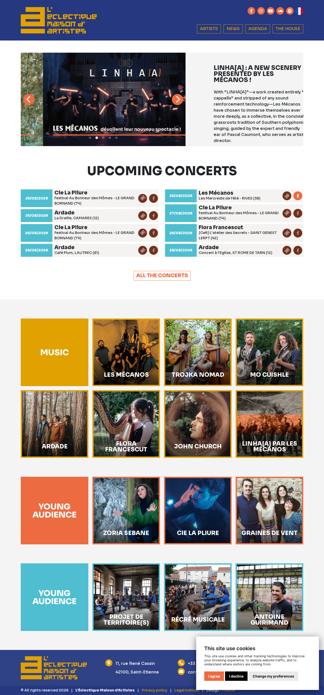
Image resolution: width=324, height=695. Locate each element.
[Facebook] (251, 11)
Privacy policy (154, 690)
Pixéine (228, 690)
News (233, 28)
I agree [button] (214, 676)
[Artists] (59, 20)
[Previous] (28, 99)
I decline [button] (236, 676)
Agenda (257, 28)
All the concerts (162, 275)
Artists (209, 28)
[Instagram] (261, 11)
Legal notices (186, 690)
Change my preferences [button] (273, 676)
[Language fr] (299, 11)
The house (288, 28)
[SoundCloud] (280, 11)
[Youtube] (270, 11)
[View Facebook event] (297, 195)
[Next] (177, 99)
